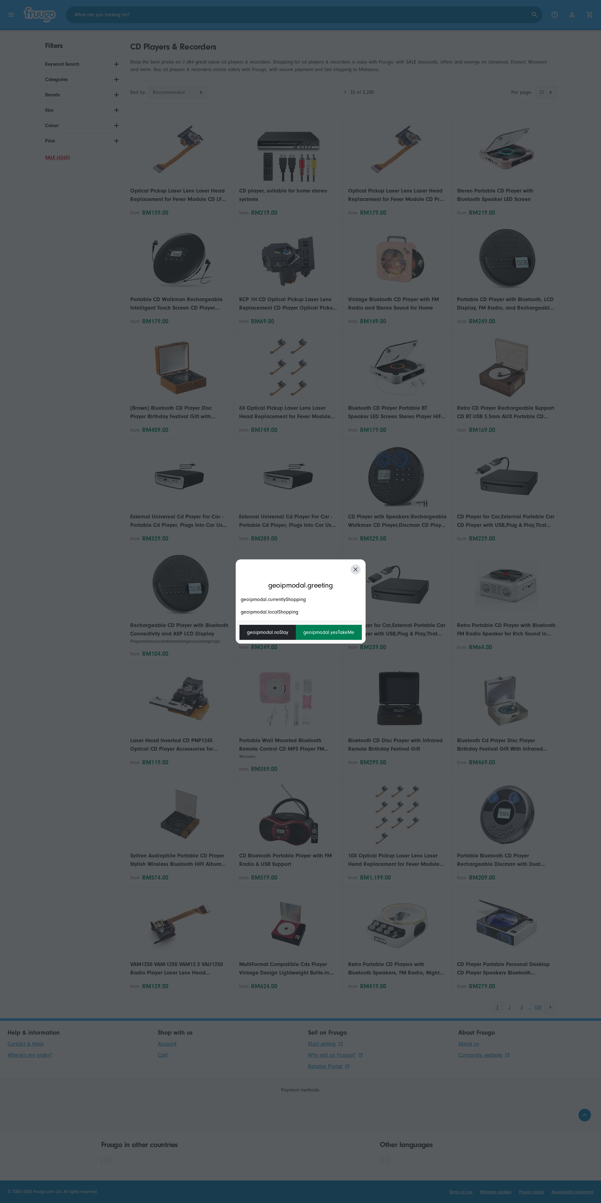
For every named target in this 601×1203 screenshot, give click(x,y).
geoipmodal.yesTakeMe (328, 632)
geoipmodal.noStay (267, 632)
